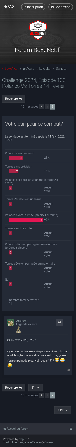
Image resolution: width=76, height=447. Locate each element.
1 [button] (47, 106)
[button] (41, 107)
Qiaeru (48, 442)
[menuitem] (9, 6)
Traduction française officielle (22, 442)
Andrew (21, 320)
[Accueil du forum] (38, 30)
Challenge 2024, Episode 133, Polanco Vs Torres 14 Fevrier (34, 83)
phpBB (23, 439)
